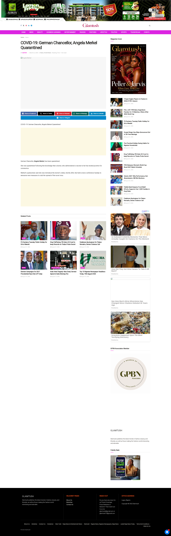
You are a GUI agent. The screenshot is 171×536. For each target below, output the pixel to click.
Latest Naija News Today (128, 524)
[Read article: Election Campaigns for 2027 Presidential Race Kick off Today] (34, 260)
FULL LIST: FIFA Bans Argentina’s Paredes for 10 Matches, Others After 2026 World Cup (136, 112)
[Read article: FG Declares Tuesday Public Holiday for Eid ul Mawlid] (34, 230)
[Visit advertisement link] (85, 10)
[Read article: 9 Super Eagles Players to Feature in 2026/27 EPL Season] (116, 102)
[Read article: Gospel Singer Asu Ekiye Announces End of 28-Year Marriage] (116, 135)
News (31, 32)
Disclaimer (50, 524)
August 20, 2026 (129, 180)
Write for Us (146, 526)
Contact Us (69, 504)
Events (146, 32)
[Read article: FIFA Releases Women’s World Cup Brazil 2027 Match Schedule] (116, 168)
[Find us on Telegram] (31, 25)
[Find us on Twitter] (23, 25)
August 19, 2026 (85, 247)
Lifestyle (103, 32)
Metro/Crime (55, 267)
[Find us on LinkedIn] (28, 25)
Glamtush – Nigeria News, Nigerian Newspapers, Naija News (101, 524)
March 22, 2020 (33, 52)
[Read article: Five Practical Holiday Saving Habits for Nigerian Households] (116, 146)
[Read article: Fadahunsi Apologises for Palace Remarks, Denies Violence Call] (93, 230)
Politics (114, 32)
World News (47, 52)
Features (92, 32)
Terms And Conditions (143, 524)
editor (24, 52)
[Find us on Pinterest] (26, 25)
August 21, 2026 (26, 247)
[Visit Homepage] (91, 25)
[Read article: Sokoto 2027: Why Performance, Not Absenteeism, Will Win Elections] (116, 179)
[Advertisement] (63, 141)
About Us (69, 500)
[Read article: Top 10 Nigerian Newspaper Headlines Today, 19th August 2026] (93, 260)
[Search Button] (149, 25)
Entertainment (70, 32)
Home (24, 32)
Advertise (69, 502)
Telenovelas (135, 32)
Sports (124, 32)
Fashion (83, 32)
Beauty (40, 32)
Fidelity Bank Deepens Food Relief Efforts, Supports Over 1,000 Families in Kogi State (137, 189)
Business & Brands (54, 32)
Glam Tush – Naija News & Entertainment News (68, 524)
